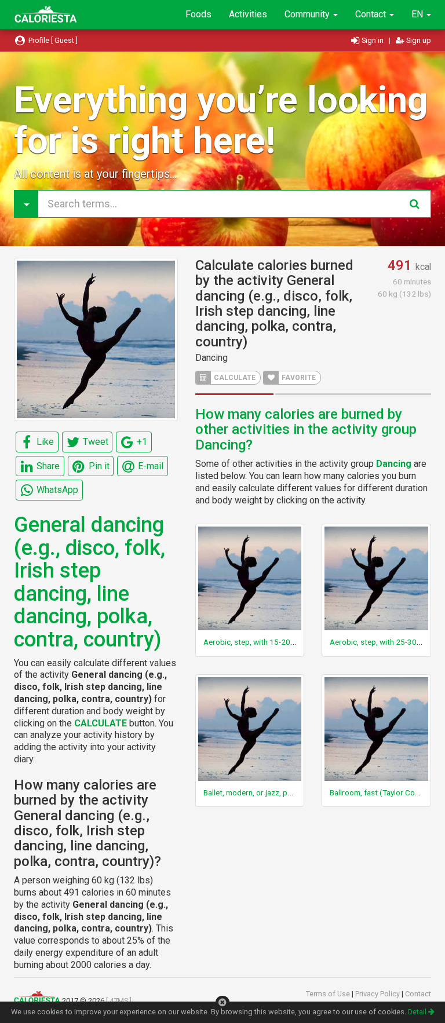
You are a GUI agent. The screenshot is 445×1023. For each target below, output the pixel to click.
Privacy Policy (378, 993)
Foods (198, 14)
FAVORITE (298, 378)
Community (308, 14)
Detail (418, 1011)
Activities (248, 14)
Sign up (417, 40)
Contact (371, 14)
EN (418, 14)
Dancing (211, 357)
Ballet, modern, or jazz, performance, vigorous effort (293, 792)
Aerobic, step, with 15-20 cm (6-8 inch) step (279, 641)
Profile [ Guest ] (52, 40)
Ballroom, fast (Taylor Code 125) (386, 792)
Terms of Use (329, 993)
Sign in (372, 40)
